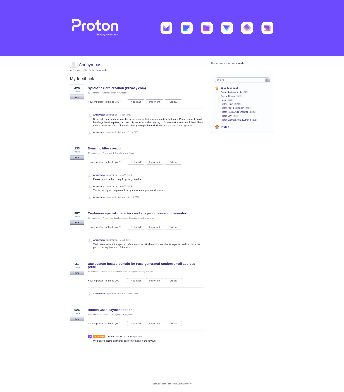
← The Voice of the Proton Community (88, 70)
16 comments (94, 93)
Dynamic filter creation (105, 148)
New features (123, 93)
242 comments (94, 314)
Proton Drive (227, 104)
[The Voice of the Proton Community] (172, 27)
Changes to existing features (141, 218)
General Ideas (108, 93)
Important (156, 102)
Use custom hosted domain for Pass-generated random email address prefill (141, 265)
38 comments (94, 218)
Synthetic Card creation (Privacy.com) (117, 88)
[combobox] (241, 80)
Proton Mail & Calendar (112, 153)
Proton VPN (227, 116)
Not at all (137, 102)
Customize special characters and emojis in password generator (137, 213)
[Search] (267, 80)
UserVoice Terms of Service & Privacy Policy (172, 384)
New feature (130, 153)
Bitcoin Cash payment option (110, 310)
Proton (225, 126)
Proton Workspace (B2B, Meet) (236, 120)
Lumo (224, 100)
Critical (175, 102)
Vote (77, 97)
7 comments (93, 272)
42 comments (94, 153)
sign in (241, 63)
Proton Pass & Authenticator (114, 218)
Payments (129, 314)
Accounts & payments (113, 314)
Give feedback (229, 87)
